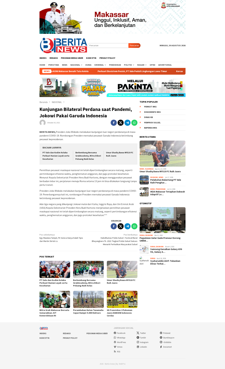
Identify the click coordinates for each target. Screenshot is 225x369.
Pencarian (134, 45)
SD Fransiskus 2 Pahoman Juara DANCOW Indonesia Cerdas (119, 313)
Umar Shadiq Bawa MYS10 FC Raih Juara (160, 171)
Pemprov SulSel (152, 122)
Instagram (144, 342)
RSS (118, 351)
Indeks (42, 333)
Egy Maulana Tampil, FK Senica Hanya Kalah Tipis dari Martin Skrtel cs (61, 237)
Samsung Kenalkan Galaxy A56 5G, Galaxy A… (166, 250)
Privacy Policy (70, 338)
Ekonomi (154, 177)
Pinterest (166, 333)
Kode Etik (44, 338)
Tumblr (143, 337)
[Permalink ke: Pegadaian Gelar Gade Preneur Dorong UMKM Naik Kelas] (163, 220)
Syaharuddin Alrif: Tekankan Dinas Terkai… (165, 262)
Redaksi (67, 333)
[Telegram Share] (127, 123)
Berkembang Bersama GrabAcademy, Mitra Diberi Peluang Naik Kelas (88, 155)
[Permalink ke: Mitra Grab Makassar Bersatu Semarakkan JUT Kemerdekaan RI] (54, 299)
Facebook (121, 333)
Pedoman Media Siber (97, 333)
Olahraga (149, 169)
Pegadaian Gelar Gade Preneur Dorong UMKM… (160, 239)
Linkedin (143, 347)
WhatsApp (121, 337)
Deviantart (167, 347)
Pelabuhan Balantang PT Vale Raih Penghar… (165, 181)
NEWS (142, 169)
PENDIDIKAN (160, 189)
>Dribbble (167, 342)
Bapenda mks (150, 128)
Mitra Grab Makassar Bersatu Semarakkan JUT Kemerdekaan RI (54, 313)
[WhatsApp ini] (134, 123)
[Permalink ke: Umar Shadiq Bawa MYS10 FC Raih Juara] (122, 269)
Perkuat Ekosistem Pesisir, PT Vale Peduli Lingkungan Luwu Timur (119, 71)
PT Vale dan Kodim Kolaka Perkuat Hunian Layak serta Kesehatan (56, 155)
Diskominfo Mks (152, 112)
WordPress (121, 342)
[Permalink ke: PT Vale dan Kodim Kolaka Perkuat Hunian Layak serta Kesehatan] (54, 269)
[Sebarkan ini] (114, 123)
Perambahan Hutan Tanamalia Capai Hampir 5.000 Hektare (88, 311)
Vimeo (119, 347)
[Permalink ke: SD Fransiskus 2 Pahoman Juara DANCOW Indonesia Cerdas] (122, 299)
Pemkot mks (150, 106)
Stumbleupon (168, 337)
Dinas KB (148, 117)
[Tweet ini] (121, 123)
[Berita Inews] (63, 45)
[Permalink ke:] (42, 122)
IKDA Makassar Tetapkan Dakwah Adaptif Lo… (167, 193)
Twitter (143, 333)
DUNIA (142, 235)
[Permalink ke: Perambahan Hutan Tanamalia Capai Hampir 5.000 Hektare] (88, 299)
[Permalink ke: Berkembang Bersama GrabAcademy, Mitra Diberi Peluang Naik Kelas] (88, 269)
